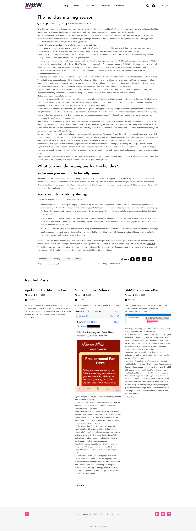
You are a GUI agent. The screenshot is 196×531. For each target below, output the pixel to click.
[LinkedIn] (169, 514)
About (78, 514)
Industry (31, 300)
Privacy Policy (99, 514)
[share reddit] (144, 259)
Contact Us (87, 514)
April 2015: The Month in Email (47, 290)
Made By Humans (113, 514)
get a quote (165, 6)
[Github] (163, 514)
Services (67, 258)
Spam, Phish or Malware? (93, 290)
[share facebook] (132, 259)
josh (129, 295)
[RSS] (27, 514)
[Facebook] (157, 514)
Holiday (57, 258)
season (138, 38)
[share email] (138, 259)
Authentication (45, 258)
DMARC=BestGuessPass (142, 290)
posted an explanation (140, 331)
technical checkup (97, 185)
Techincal (77, 258)
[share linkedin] (150, 259)
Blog (66, 6)
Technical (131, 300)
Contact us (151, 244)
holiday (132, 38)
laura (30, 295)
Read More (30, 318)
